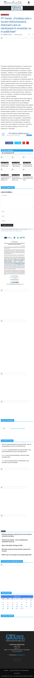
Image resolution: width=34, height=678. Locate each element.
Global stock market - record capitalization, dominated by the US (15, 540)
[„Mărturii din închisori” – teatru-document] (17, 159)
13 (17, 604)
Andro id (4, 444)
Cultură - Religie (4, 14)
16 (31, 604)
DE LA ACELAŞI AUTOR (8, 153)
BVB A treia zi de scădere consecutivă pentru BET (17, 555)
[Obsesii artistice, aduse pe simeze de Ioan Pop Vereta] (28, 172)
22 (26, 606)
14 (21, 604)
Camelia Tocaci (7, 34)
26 (12, 608)
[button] (31, 8)
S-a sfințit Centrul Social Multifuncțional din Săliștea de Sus (6, 178)
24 (3, 608)
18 (7, 606)
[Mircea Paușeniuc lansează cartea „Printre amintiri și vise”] (17, 172)
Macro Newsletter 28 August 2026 (12, 545)
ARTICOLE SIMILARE (7, 150)
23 (31, 606)
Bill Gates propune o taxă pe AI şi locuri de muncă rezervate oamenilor (17, 535)
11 (7, 604)
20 (17, 606)
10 (3, 604)
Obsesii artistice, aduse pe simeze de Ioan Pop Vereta (28, 178)
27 (17, 608)
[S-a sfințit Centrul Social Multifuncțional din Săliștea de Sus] (6, 172)
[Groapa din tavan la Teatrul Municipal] (6, 159)
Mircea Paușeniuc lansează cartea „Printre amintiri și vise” (17, 178)
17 (3, 606)
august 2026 (17, 596)
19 (12, 606)
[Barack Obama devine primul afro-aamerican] (28, 159)
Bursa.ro (3, 531)
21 (21, 606)
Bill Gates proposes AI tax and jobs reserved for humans (16, 550)
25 (7, 608)
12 (12, 604)
